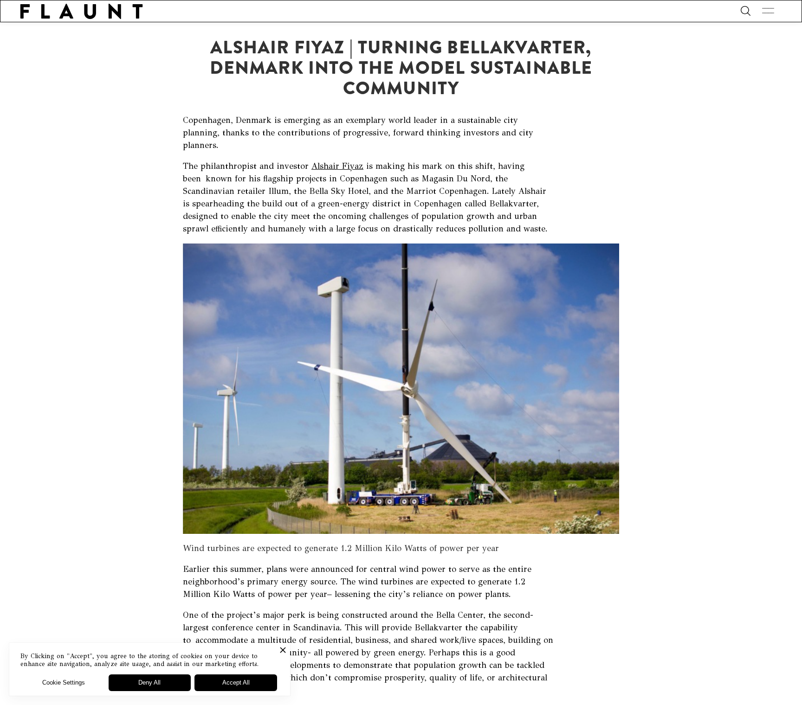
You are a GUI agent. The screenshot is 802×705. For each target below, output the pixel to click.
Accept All (236, 682)
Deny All (149, 682)
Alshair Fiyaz (337, 166)
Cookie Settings (63, 682)
